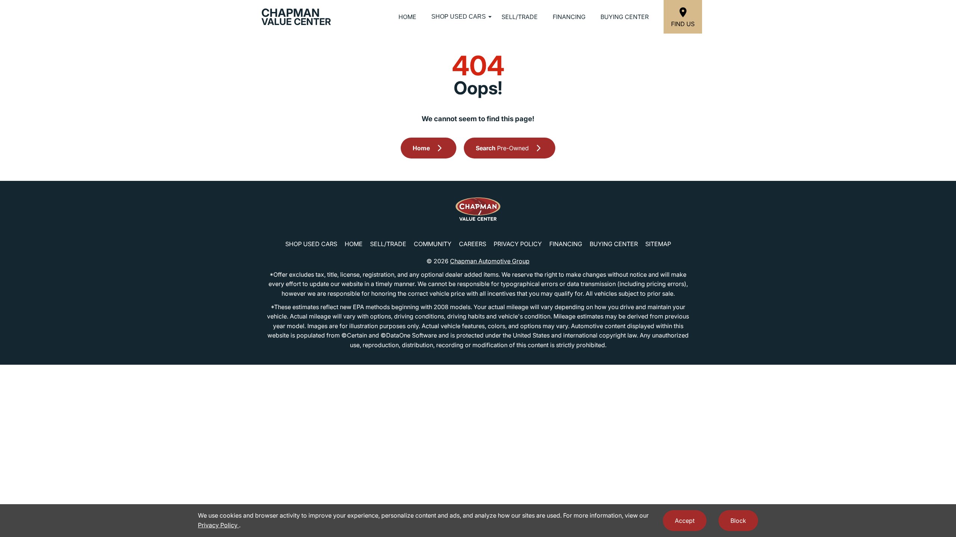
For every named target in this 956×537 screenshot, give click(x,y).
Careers (472, 244)
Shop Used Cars (458, 16)
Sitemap (658, 244)
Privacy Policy (518, 244)
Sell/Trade (520, 17)
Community (432, 244)
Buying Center (624, 17)
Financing (569, 17)
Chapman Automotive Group (490, 261)
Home (407, 17)
